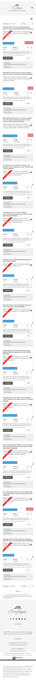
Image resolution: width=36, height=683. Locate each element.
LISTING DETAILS (8, 58)
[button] (11, 619)
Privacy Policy (7, 655)
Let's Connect (18, 649)
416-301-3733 (7, 66)
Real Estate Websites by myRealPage (22, 655)
